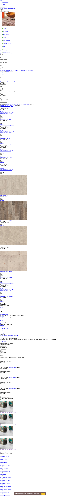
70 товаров (12, 81)
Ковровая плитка (9, 70)
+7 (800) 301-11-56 (3, 6)
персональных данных (12, 367)
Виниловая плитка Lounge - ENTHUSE (6, 113)
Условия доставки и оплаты (4, 319)
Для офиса (17, 104)
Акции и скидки (5, 3)
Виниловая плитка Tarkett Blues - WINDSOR (7, 296)
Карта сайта (4, 341)
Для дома (14, 104)
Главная (3, 74)
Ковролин (1, 70)
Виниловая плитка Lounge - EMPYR (5, 119)
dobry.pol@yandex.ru (3, 333)
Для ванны (24, 104)
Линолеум (5, 70)
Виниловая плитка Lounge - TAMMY (6, 290)
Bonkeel (6, 103)
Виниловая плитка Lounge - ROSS (5, 151)
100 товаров (16, 81)
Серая (8, 105)
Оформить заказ (2, 452)
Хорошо (43, 493)
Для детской (28, 104)
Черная (13, 105)
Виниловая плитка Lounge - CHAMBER (6, 132)
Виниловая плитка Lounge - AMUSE (5, 138)
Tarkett (4, 103)
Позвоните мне (3, 334)
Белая (15, 105)
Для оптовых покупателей (4, 314)
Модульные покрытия (22, 70)
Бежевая (5, 105)
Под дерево (2, 105)
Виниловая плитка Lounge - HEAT (5, 163)
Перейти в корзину (8, 452)
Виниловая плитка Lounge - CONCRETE (6, 277)
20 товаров (2, 81)
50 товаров (8, 81)
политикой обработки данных (31, 494)
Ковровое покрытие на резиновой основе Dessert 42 (8, 412)
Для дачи (11, 104)
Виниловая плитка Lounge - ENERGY (6, 220)
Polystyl (1, 103)
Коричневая (10, 105)
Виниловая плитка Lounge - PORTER (6, 157)
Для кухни (21, 104)
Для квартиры (8, 104)
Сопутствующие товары (29, 70)
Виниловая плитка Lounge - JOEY (5, 195)
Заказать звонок (3, 7)
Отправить (18, 367)
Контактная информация (4, 323)
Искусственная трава (15, 70)
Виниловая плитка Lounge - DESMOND (6, 271)
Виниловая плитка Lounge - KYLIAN (6, 170)
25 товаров (5, 81)
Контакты (3, 4)
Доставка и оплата (5, 2)
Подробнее (2, 111)
